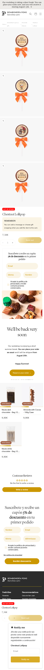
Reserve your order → (22, 373)
